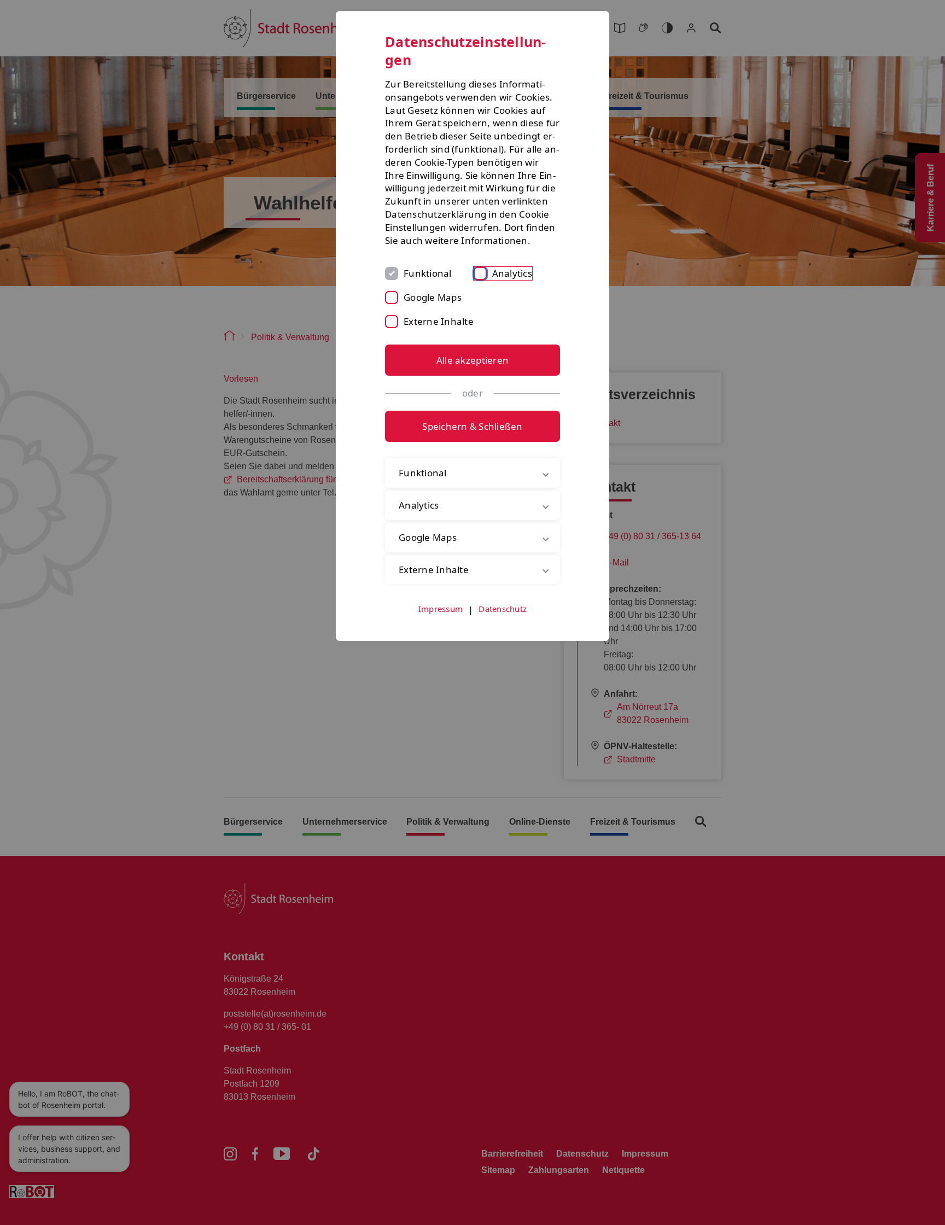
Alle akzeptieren (472, 360)
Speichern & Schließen (472, 426)
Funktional (428, 273)
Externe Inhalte (439, 321)
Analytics (512, 273)
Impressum (440, 608)
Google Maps (433, 297)
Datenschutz (503, 608)
